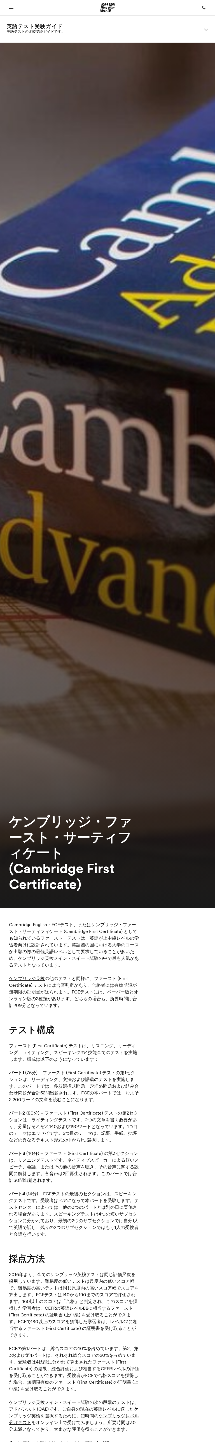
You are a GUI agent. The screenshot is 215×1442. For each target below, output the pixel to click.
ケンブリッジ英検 (27, 978)
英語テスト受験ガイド (35, 26)
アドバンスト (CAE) (29, 1409)
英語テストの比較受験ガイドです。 (36, 31)
